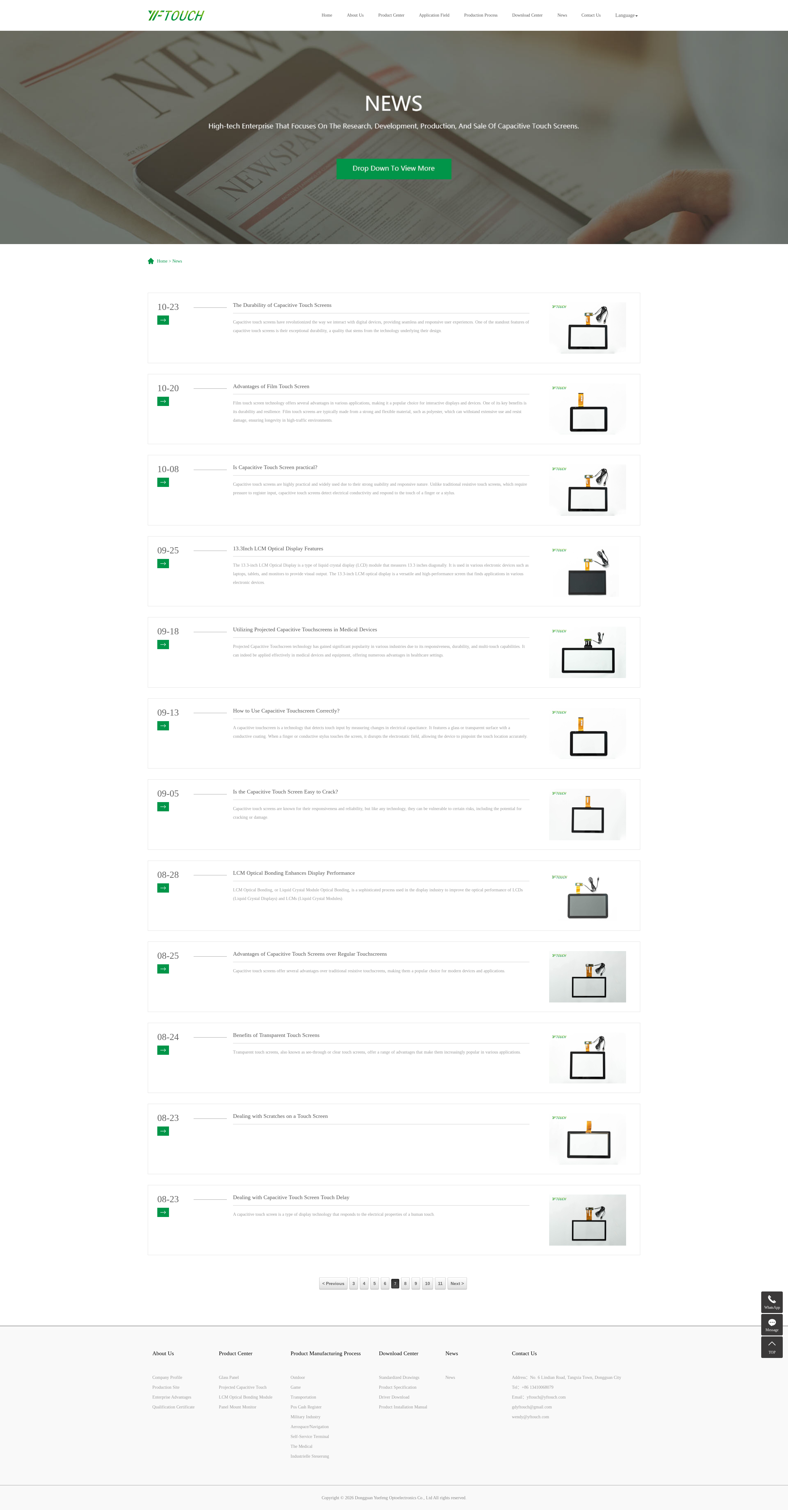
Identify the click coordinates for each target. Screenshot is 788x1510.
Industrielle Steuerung (310, 1456)
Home (327, 15)
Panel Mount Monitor (237, 1407)
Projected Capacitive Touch (243, 1387)
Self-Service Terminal (310, 1436)
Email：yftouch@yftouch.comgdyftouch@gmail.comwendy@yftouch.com (539, 1407)
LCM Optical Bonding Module (245, 1397)
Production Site (165, 1387)
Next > (457, 1283)
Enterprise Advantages (171, 1397)
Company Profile (167, 1377)
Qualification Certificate (173, 1407)
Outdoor (298, 1377)
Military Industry (305, 1417)
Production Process (480, 15)
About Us (355, 15)
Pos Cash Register (306, 1407)
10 (427, 1283)
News (562, 15)
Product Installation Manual (403, 1407)
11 (440, 1283)
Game (296, 1387)
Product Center (391, 15)
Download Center (527, 15)
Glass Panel (229, 1377)
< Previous (333, 1283)
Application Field (434, 15)
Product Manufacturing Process (326, 1353)
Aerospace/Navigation (310, 1426)
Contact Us (591, 15)
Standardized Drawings (399, 1377)
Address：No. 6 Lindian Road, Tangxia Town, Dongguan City (566, 1377)
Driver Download (394, 1397)
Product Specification (397, 1387)
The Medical (301, 1446)
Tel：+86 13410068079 (532, 1387)
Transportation (303, 1397)
